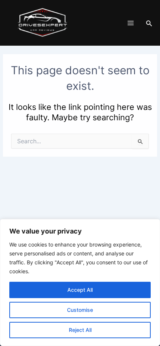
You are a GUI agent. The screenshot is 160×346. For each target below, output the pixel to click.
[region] (80, 282)
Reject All (80, 330)
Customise (80, 310)
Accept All (80, 290)
